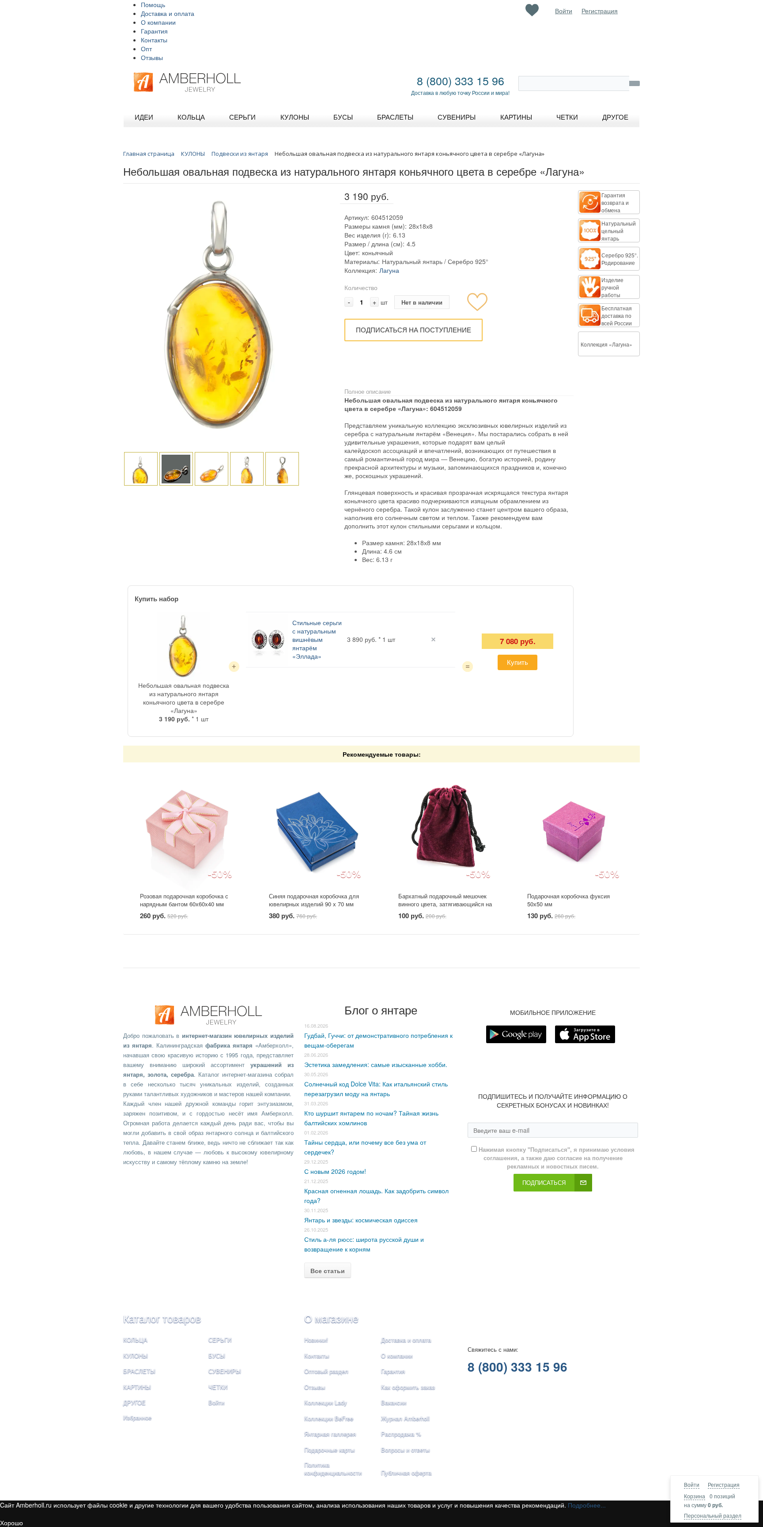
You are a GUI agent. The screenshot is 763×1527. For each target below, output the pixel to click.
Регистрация (724, 1484)
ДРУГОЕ (134, 1402)
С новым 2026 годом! (335, 1171)
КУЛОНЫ (135, 1355)
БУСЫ (216, 1355)
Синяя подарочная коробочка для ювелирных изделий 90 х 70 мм (314, 900)
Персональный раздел (712, 1515)
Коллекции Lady (325, 1402)
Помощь (153, 4)
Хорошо (11, 1522)
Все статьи (327, 1270)
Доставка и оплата (167, 13)
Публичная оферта (406, 1472)
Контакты (154, 39)
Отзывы (152, 57)
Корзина (694, 1496)
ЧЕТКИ (217, 1387)
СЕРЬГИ (219, 1339)
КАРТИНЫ (137, 1387)
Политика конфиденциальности (333, 1468)
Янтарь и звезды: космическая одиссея (361, 1219)
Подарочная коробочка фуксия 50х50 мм (568, 900)
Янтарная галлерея (330, 1433)
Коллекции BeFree (328, 1418)
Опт (146, 48)
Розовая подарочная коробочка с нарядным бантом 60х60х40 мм (184, 900)
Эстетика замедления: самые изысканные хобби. (375, 1064)
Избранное (137, 1417)
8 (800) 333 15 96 (460, 80)
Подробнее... (587, 1505)
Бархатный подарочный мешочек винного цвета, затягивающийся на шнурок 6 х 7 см (445, 904)
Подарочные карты (329, 1449)
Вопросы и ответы (405, 1449)
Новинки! (316, 1339)
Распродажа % (401, 1433)
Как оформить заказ (408, 1387)
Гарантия (154, 30)
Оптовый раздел (326, 1371)
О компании (158, 22)
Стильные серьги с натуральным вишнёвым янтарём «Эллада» (317, 639)
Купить (517, 662)
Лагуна (389, 270)
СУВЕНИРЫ (224, 1371)
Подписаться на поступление (413, 329)
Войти (691, 1484)
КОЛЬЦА (135, 1339)
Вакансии (393, 1402)
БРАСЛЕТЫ (139, 1371)
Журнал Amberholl (405, 1418)
